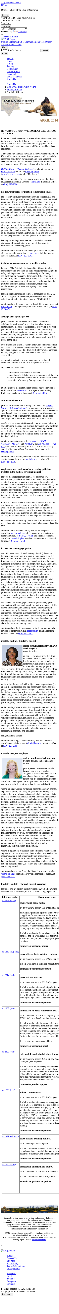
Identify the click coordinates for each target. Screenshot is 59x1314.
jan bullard (30, 459)
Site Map (11, 1261)
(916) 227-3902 (25, 255)
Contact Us (12, 1258)
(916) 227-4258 (18, 541)
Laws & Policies (14, 76)
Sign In (10, 58)
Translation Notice (9, 36)
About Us (11, 79)
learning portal (7, 451)
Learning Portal (32, 171)
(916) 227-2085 (10, 746)
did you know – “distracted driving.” (27, 406)
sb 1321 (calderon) (10, 1136)
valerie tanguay (8, 874)
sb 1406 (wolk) (9, 1164)
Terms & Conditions (16, 1266)
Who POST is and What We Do (21, 87)
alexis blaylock (34, 743)
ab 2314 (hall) (8, 975)
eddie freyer (32, 631)
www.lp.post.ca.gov (11, 174)
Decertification (13, 71)
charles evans (33, 253)
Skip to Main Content (11, 2)
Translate (6, 26)
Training (10, 66)
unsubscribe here (39, 1240)
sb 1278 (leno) (8, 1090)
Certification (12, 69)
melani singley (17, 538)
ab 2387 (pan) (8, 1008)
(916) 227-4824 (26, 535)
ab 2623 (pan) (8, 1051)
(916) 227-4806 (40, 393)
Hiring (10, 63)
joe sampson (22, 390)
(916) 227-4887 (25, 633)
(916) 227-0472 (8, 876)
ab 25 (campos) (9, 900)
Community (12, 74)
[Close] (2, 34)
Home (9, 61)
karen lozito (6, 306)
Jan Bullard (35, 181)
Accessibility (12, 1263)
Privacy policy (13, 1268)
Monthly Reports (14, 89)
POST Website (8, 171)
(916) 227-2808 (10, 184)
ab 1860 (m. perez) (10, 951)
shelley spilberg (18, 533)
